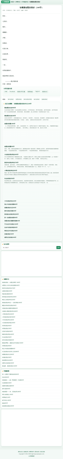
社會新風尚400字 (7, 383)
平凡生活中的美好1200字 (11, 224)
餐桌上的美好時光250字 (8, 299)
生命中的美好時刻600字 (10, 227)
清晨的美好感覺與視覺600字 (12, 220)
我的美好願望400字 (7, 294)
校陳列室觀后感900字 (8, 386)
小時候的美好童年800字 (8, 317)
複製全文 (44, 91)
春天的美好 (37, 99)
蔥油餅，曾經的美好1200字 (9, 366)
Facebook (12, 91)
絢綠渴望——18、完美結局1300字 (11, 391)
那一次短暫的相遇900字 (10, 217)
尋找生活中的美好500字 (10, 230)
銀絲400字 (5, 403)
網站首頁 (20, 451)
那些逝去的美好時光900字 (11, 214)
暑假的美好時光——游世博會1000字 (12, 302)
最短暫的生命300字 (7, 360)
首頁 (12, 2)
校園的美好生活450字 (10, 207)
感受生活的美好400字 (10, 237)
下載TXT (37, 91)
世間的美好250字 (7, 328)
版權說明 (26, 451)
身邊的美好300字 (9, 234)
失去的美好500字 (7, 337)
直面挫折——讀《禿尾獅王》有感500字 (13, 380)
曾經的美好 (44, 99)
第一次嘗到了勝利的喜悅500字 (10, 374)
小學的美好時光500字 (8, 314)
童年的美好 (11, 99)
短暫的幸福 (18, 99)
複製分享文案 (21, 91)
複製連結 (30, 91)
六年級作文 (25, 2)
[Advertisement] (31, 137)
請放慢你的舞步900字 (8, 406)
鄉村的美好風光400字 (8, 334)
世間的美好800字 (7, 345)
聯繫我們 (31, 451)
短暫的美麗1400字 (7, 291)
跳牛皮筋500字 (6, 388)
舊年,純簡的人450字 (7, 394)
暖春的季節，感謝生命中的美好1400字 (12, 343)
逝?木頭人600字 (6, 400)
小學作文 (17, 2)
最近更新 (42, 451)
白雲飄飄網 (31, 456)
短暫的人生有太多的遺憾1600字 (11, 285)
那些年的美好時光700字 (8, 288)
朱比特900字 (5, 377)
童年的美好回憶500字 (10, 211)
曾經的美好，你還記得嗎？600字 (11, 282)
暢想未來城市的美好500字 (9, 305)
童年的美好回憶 (28, 99)
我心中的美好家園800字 (10, 204)
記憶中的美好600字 (7, 331)
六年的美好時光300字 (10, 201)
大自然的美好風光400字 (8, 322)
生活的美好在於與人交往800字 (10, 351)
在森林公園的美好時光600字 (10, 311)
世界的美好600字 (7, 325)
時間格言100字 (6, 397)
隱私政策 (37, 451)
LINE (6, 91)
